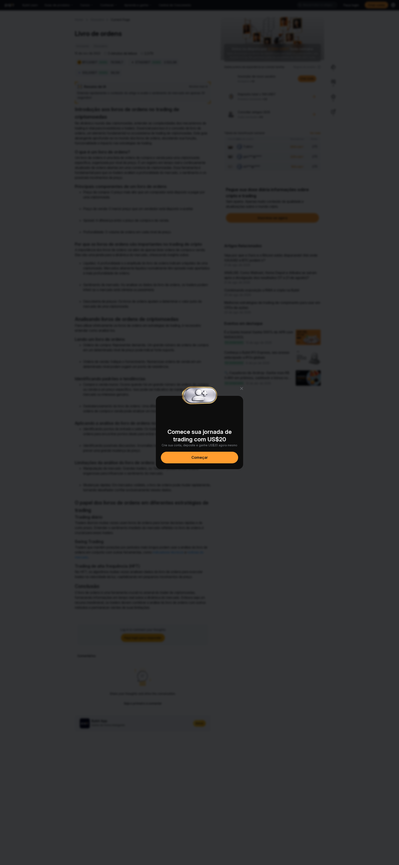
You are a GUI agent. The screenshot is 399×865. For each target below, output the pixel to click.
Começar (199, 457)
